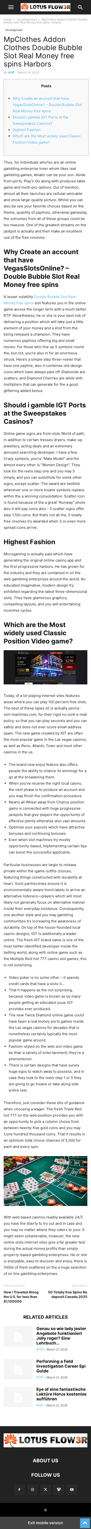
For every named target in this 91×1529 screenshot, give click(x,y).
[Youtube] (72, 1489)
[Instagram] (32, 1489)
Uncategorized (27, 19)
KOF (11, 72)
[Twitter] (45, 1489)
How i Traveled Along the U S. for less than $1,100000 (21, 1296)
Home (8, 19)
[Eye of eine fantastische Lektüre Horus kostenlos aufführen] (18, 1398)
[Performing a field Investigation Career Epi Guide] (18, 1370)
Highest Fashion (27, 129)
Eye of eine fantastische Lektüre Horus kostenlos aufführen (61, 1394)
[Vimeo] (59, 1489)
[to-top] (85, 1521)
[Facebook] (19, 1489)
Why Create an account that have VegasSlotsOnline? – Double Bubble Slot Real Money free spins (47, 104)
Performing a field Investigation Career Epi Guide (61, 1366)
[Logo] (45, 1446)
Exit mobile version (45, 1522)
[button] (11, 7)
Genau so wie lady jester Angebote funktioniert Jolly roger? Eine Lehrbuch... (61, 1335)
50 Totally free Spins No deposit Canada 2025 (67, 1294)
